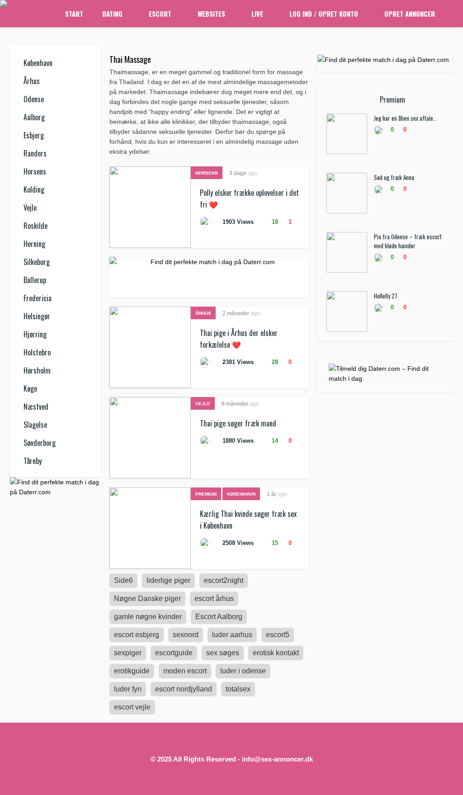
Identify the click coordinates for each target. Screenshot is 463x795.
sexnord (185, 635)
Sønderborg (40, 442)
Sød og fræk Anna (394, 177)
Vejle (30, 207)
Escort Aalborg (218, 616)
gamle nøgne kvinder (148, 616)
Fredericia (38, 298)
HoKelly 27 (385, 295)
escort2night (223, 580)
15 (274, 542)
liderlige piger (168, 580)
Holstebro (37, 352)
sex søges (222, 653)
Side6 (123, 580)
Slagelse (35, 424)
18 (274, 221)
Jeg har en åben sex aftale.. (405, 118)
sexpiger (128, 653)
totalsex (238, 689)
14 (274, 440)
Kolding (34, 189)
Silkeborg (37, 261)
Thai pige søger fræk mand (238, 423)
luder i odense (243, 671)
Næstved (36, 406)
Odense (34, 99)
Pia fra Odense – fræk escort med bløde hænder (408, 241)
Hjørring (35, 334)
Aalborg (34, 117)
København (38, 62)
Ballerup (35, 279)
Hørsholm (37, 370)
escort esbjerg (136, 635)
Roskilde (35, 225)
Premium (206, 494)
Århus (32, 81)
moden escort (185, 671)
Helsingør (37, 316)
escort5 (277, 635)
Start (74, 14)
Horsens (35, 171)
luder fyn (128, 689)
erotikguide (132, 671)
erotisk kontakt (276, 653)
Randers (35, 153)
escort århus (214, 598)
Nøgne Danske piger (147, 598)
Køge (30, 388)
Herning (34, 243)
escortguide (174, 653)
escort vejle (132, 707)
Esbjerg (34, 135)
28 (274, 362)
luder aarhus (232, 635)
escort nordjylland (183, 689)
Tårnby (33, 460)
